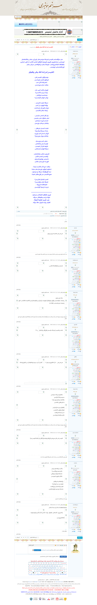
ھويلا (75, 16)
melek (75, 228)
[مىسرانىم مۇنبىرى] (48, 15)
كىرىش (29, 16)
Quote (59, 545)
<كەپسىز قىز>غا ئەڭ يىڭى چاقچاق (44, 47)
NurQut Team (37, 582)
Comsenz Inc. (50, 582)
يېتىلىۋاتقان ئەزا (75, 237)
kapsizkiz (61, 213)
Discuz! (30, 582)
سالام (79, 77)
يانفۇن (47, 580)
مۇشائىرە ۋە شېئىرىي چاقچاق (58, 36)
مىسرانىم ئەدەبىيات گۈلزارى (71, 36)
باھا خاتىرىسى (52, 215)
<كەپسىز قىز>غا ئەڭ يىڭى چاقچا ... (45, 36)
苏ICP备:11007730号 (69, 582)
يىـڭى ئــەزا (75, 470)
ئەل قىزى (75, 324)
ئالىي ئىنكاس (31, 545)
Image (62, 545)
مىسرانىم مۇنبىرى (81, 37)
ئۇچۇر (73, 77)
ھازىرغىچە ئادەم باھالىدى (61, 211)
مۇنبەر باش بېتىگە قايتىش (54, 580)
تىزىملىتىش (24, 16)
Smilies (55, 545)
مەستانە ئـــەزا (75, 301)
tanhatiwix (75, 51)
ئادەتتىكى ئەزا (75, 60)
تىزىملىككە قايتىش (33, 40)
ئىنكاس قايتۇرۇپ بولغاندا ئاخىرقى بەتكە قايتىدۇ (49, 556)
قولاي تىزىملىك (18, 16)
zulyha (75, 463)
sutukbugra (75, 505)
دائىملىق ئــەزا (75, 333)
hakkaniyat (75, 260)
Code (57, 545)
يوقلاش (78, 75)
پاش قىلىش (18, 225)
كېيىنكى (18, 40)
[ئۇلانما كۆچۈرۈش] (32, 47)
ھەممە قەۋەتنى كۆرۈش (45, 51)
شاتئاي (75, 357)
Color (64, 545)
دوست (73, 75)
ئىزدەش (70, 16)
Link (60, 545)
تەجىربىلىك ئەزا (75, 366)
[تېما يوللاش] (80, 40)
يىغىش (18, 211)
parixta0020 (75, 432)
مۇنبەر (80, 16)
